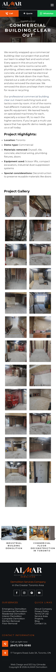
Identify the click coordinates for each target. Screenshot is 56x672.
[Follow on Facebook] (17, 593)
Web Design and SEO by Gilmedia (28, 664)
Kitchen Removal (11, 621)
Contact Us (40, 623)
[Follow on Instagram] (24, 593)
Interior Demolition (12, 616)
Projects (39, 618)
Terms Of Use (42, 613)
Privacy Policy (42, 611)
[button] (52, 5)
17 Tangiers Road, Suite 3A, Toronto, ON (30, 653)
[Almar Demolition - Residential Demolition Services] (15, 5)
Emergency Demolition (14, 609)
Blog (37, 621)
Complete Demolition (13, 618)
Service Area (41, 616)
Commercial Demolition (14, 611)
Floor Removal (9, 623)
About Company (43, 609)
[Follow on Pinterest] (32, 593)
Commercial (28, 21)
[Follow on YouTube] (39, 593)
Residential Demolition (13, 613)
